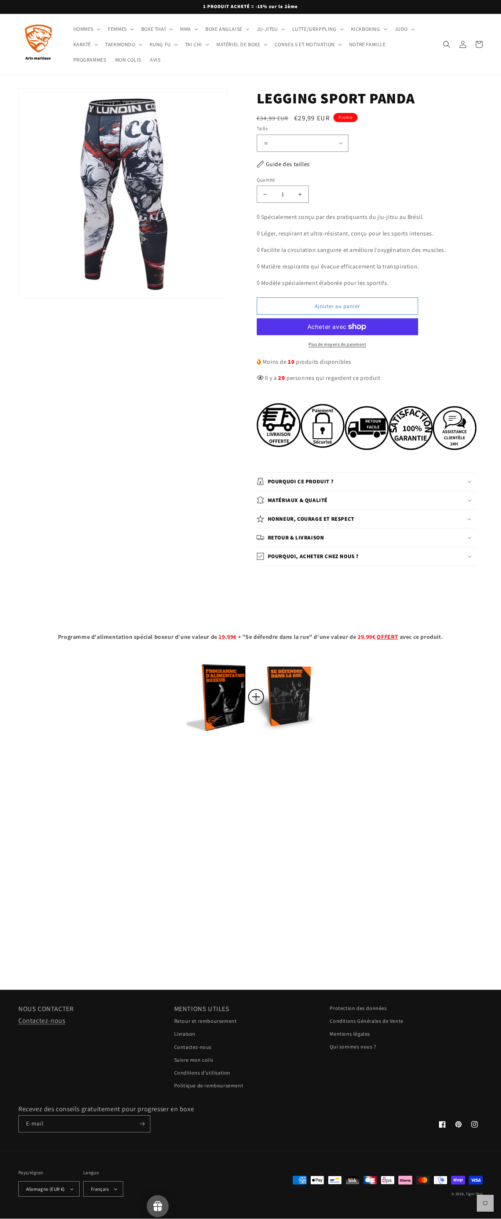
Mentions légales (350, 1034)
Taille (262, 128)
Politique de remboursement (209, 1085)
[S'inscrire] (142, 1123)
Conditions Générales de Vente (366, 1021)
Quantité (266, 180)
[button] (86, 29)
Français (100, 1189)
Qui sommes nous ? (353, 1046)
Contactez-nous (41, 1020)
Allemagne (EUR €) (45, 1189)
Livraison (184, 1034)
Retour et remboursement (205, 1021)
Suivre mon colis (193, 1060)
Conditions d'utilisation (202, 1072)
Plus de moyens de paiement (337, 344)
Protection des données (358, 1008)
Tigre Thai (474, 1193)
